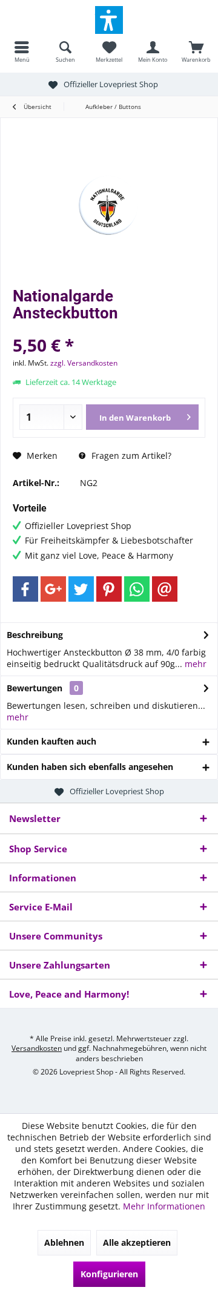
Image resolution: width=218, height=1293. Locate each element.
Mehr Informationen (164, 1206)
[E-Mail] (164, 589)
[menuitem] (22, 51)
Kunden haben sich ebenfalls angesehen (90, 766)
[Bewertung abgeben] (109, 329)
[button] (109, 20)
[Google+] (53, 589)
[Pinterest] (109, 589)
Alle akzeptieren (137, 1242)
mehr (194, 664)
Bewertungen (34, 688)
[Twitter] (81, 589)
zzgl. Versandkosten (83, 363)
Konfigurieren (109, 1274)
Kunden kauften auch (51, 741)
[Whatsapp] (137, 589)
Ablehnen (64, 1242)
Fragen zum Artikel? (130, 455)
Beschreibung (35, 634)
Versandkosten (37, 1048)
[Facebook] (25, 589)
